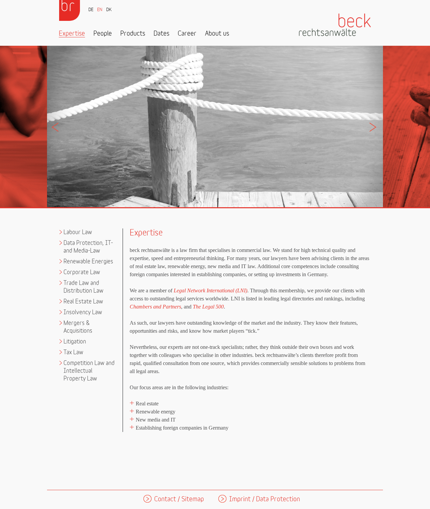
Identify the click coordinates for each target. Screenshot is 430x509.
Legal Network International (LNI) (210, 290)
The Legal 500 (208, 307)
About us (217, 34)
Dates (161, 34)
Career (187, 34)
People (102, 34)
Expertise (72, 34)
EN (99, 10)
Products (132, 34)
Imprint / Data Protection (264, 499)
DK (109, 10)
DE (90, 10)
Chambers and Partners (155, 307)
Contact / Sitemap (179, 499)
